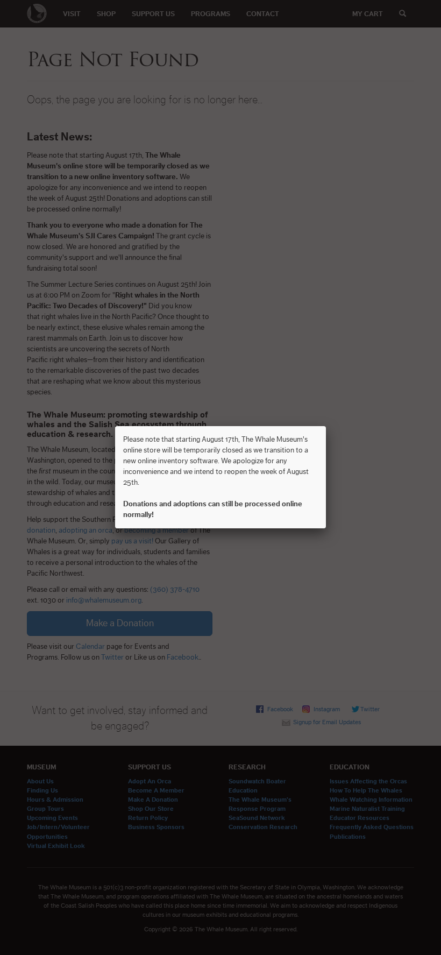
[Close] (326, 426)
